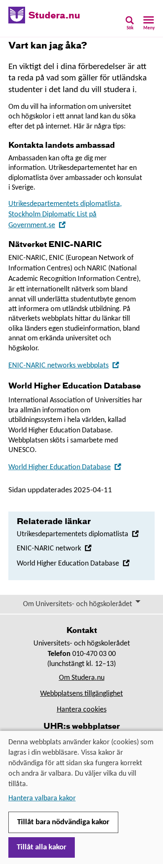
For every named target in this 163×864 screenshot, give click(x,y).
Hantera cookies (82, 710)
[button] (129, 25)
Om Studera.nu (81, 678)
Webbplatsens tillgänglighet (81, 694)
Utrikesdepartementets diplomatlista (78, 534)
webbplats (64, 366)
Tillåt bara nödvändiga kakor (63, 822)
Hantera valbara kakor (42, 798)
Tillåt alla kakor (41, 847)
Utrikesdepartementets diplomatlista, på (65, 214)
